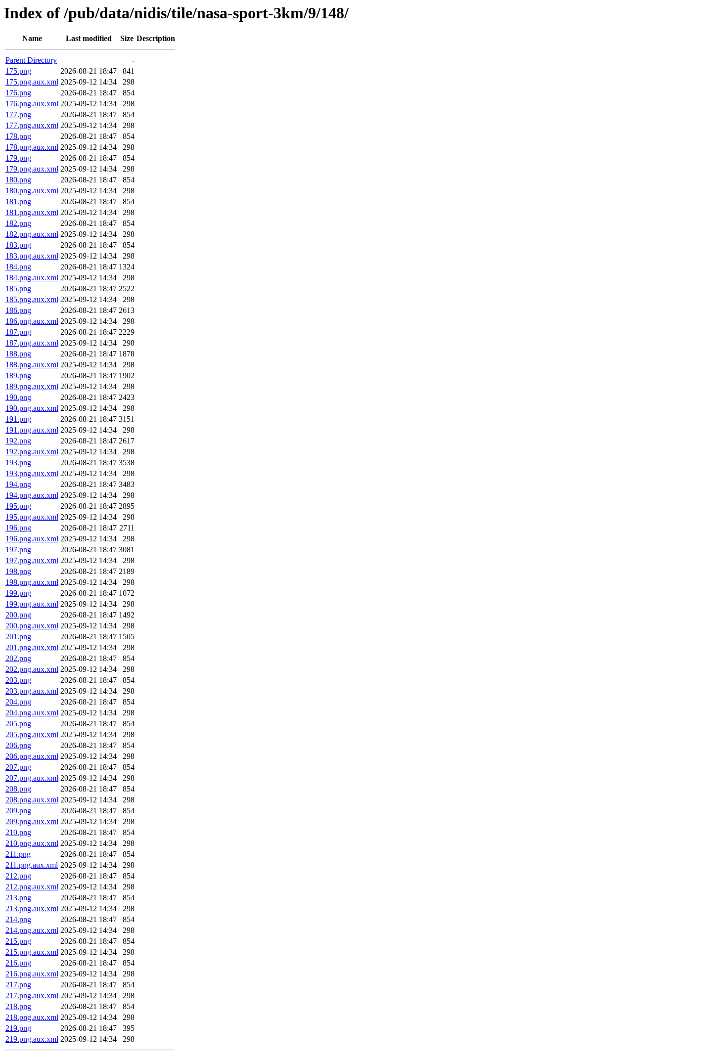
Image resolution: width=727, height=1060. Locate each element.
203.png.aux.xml (31, 691)
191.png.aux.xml (31, 430)
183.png (18, 245)
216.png (18, 963)
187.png (18, 332)
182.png (18, 223)
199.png (18, 593)
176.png (18, 92)
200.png (18, 615)
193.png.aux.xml (31, 473)
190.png (18, 397)
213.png (18, 897)
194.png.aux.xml (31, 495)
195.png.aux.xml (31, 517)
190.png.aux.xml (31, 408)
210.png (18, 832)
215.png (18, 941)
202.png (18, 658)
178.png (18, 136)
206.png (18, 745)
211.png (18, 854)
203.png (18, 680)
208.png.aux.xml (31, 799)
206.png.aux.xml (31, 756)
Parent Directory (31, 60)
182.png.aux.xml (31, 234)
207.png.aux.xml (31, 778)
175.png (18, 71)
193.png (18, 462)
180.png (18, 180)
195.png (18, 506)
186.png (18, 310)
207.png (18, 767)
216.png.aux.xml (31, 974)
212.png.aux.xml (31, 887)
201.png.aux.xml (31, 647)
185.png (18, 288)
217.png (18, 984)
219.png (18, 1028)
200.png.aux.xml (31, 625)
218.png (18, 1006)
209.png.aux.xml (31, 821)
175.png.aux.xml (31, 82)
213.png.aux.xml (31, 908)
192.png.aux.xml (31, 451)
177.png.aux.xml (31, 125)
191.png (18, 419)
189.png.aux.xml (31, 386)
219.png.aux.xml (31, 1039)
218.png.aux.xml (31, 1017)
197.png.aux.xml (31, 560)
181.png (18, 201)
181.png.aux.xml (31, 212)
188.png (18, 354)
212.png (18, 876)
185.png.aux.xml (31, 299)
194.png (18, 484)
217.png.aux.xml (31, 995)
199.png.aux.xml (31, 604)
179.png (18, 158)
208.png (18, 789)
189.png (18, 375)
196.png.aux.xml (31, 538)
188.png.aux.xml (31, 364)
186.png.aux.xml (31, 321)
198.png (18, 571)
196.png (18, 528)
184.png (18, 267)
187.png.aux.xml (31, 343)
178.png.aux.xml (31, 147)
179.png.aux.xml (31, 169)
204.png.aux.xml (31, 712)
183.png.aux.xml (31, 256)
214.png (18, 919)
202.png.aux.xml (31, 669)
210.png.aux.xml (31, 843)
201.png (18, 636)
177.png (18, 114)
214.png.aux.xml (31, 930)
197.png (18, 549)
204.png (18, 702)
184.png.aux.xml (31, 277)
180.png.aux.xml (31, 190)
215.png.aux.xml (31, 952)
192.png (18, 441)
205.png (18, 723)
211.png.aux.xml (31, 865)
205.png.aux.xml (31, 734)
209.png (18, 810)
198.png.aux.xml (31, 582)
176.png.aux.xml (31, 103)
